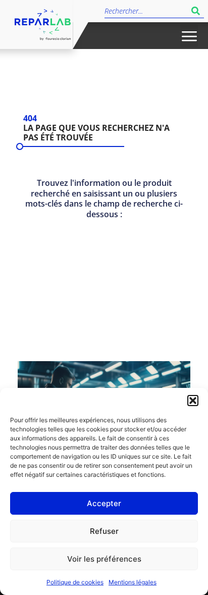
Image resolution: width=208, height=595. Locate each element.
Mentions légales (133, 582)
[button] (193, 400)
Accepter (104, 503)
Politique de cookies (74, 582)
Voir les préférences (104, 559)
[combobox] (146, 11)
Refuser (104, 531)
